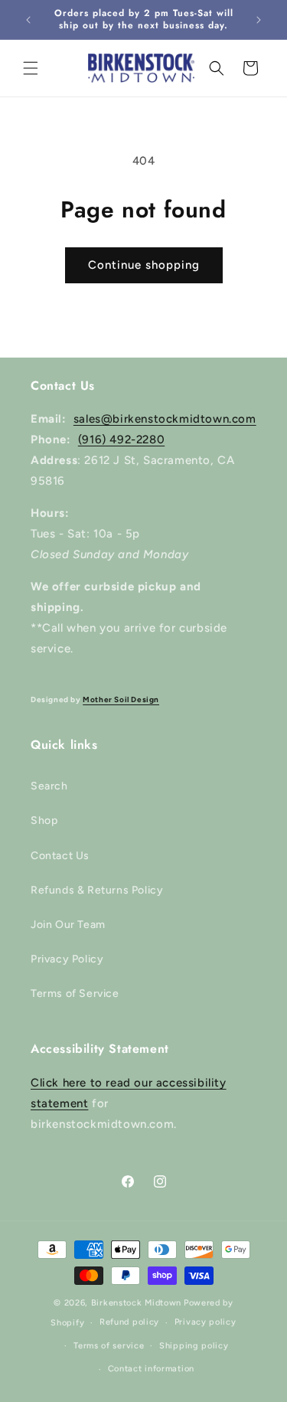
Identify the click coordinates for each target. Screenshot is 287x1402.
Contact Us (60, 855)
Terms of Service (75, 993)
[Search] (216, 68)
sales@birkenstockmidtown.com (164, 419)
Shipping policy (194, 1346)
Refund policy (129, 1322)
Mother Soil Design (121, 699)
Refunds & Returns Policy (97, 890)
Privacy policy (205, 1322)
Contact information (151, 1369)
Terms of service (108, 1346)
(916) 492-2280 (121, 439)
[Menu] (30, 68)
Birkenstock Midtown (136, 1303)
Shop (44, 820)
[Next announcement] (259, 20)
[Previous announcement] (28, 20)
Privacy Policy (67, 959)
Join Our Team (68, 924)
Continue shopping (144, 265)
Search (49, 786)
